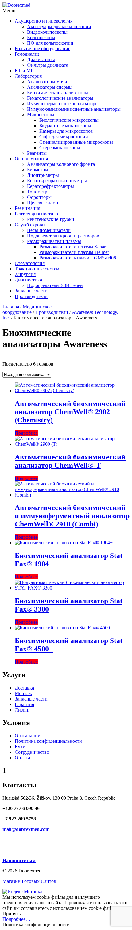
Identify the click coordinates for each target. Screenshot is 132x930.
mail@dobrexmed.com (25, 829)
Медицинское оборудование (27, 309)
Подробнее (26, 433)
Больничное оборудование (42, 48)
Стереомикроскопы (59, 147)
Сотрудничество (32, 752)
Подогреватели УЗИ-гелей (55, 285)
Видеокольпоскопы (47, 32)
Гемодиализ (27, 54)
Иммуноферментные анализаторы (63, 103)
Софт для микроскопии (63, 136)
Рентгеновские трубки (50, 219)
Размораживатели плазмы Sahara (73, 246)
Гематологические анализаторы (60, 98)
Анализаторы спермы (49, 87)
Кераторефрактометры (50, 186)
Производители (31, 296)
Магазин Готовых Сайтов (29, 881)
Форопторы (39, 197)
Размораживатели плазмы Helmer (74, 252)
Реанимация (27, 208)
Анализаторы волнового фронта (61, 164)
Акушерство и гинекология (43, 21)
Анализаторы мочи (47, 81)
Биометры (37, 169)
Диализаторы (41, 59)
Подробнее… (16, 919)
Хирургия (25, 274)
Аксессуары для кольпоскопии (59, 26)
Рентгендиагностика (36, 213)
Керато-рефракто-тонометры (57, 180)
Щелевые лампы (44, 202)
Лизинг (22, 709)
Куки (20, 746)
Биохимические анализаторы (57, 92)
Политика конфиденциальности (48, 741)
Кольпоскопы (41, 37)
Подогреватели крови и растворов (63, 235)
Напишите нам (19, 860)
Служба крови (30, 224)
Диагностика (28, 279)
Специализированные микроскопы (76, 142)
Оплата (22, 757)
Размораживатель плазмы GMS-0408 (77, 257)
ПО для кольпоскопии (50, 43)
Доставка (24, 687)
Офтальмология (31, 158)
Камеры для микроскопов (66, 131)
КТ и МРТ (26, 70)
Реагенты (37, 153)
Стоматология (30, 263)
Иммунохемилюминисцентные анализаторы (74, 109)
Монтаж (23, 693)
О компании (28, 735)
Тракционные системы (39, 268)
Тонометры (39, 191)
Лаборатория (28, 76)
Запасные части (31, 290)
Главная (10, 306)
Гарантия (24, 704)
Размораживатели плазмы (54, 241)
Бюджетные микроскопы (65, 125)
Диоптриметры (43, 175)
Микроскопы (40, 114)
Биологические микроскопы (69, 120)
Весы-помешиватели (49, 230)
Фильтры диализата (47, 65)
